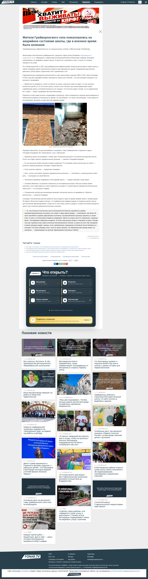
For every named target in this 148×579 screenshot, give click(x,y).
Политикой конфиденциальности (126, 571)
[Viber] (67, 264)
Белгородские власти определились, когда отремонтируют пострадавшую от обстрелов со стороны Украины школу (58, 248)
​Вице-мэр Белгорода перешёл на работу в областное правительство (45, 252)
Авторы (70, 557)
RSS (50, 554)
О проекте (71, 554)
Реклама (90, 557)
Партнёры (91, 554)
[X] (57, 264)
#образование (56, 257)
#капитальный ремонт (40, 257)
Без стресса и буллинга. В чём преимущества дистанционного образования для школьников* (52, 247)
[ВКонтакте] (55, 264)
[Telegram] (62, 264)
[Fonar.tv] (7, 2)
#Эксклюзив (85, 257)
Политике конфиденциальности (95, 567)
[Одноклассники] (64, 264)
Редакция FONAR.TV (93, 236)
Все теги (52, 557)
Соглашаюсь (75, 574)
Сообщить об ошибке (56, 559)
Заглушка (71, 559)
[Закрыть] (100, 31)
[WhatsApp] (60, 264)
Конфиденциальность (95, 559)
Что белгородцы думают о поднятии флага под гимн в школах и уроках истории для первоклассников (54, 250)
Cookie (24, 571)
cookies (64, 565)
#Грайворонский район (71, 257)
